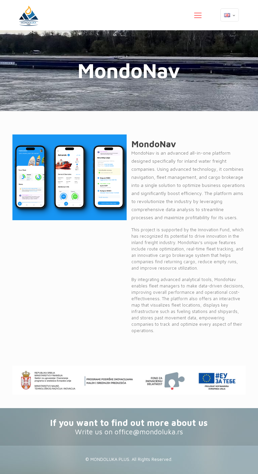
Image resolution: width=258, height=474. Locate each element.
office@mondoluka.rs (149, 432)
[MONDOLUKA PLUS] (28, 15)
